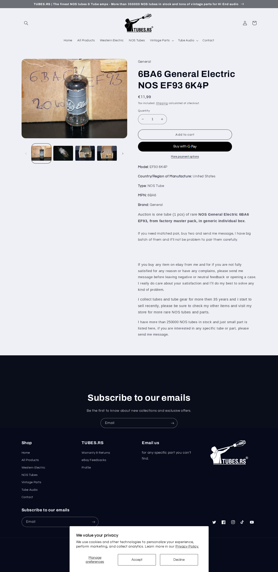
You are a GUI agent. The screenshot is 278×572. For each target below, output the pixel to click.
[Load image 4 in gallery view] (107, 153)
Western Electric (33, 467)
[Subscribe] (172, 423)
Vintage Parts (31, 482)
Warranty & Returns (96, 452)
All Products (30, 460)
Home (26, 452)
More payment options (185, 156)
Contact (27, 497)
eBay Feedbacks (94, 460)
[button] (26, 23)
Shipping (162, 103)
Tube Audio (30, 489)
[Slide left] (26, 153)
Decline (179, 560)
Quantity (144, 110)
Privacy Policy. (187, 546)
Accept (136, 560)
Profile (86, 467)
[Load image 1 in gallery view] (41, 153)
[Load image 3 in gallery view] (85, 153)
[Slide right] (122, 153)
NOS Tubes (30, 474)
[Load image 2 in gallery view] (63, 153)
